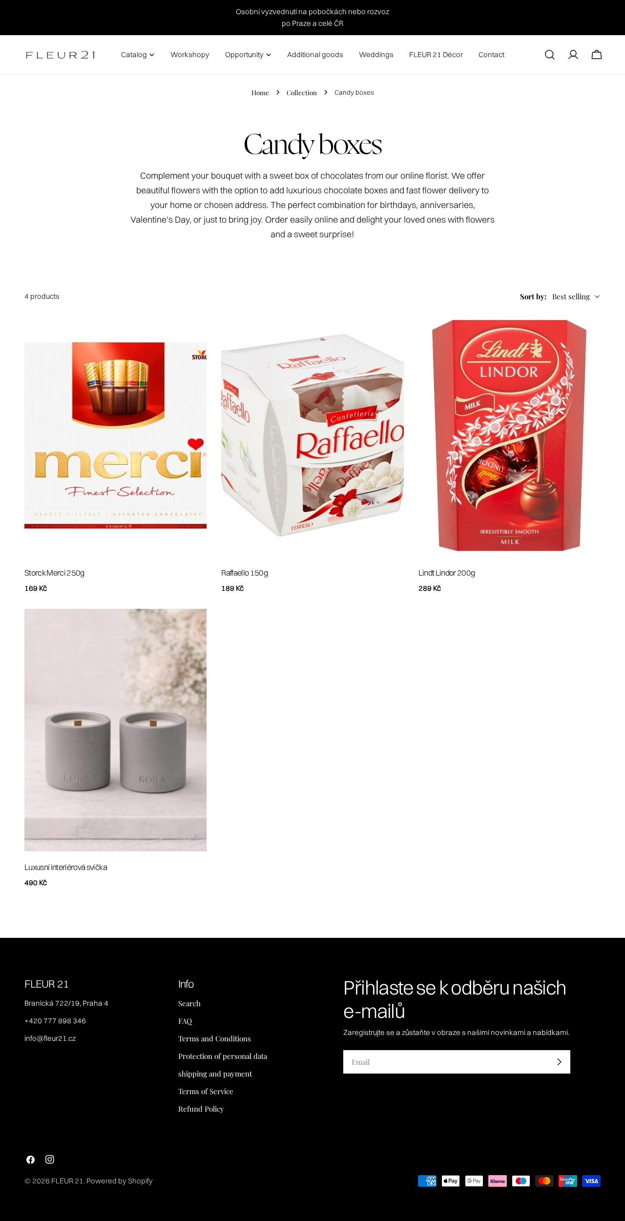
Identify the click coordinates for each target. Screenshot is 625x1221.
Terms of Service (205, 1091)
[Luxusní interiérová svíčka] (115, 730)
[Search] (550, 54)
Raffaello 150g (244, 573)
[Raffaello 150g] (312, 435)
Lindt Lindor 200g (446, 573)
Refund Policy (201, 1109)
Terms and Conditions (214, 1038)
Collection (302, 92)
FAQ (185, 1021)
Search (189, 1003)
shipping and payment (215, 1073)
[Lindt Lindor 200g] (509, 435)
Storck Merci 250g (54, 573)
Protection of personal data (222, 1056)
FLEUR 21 (67, 1180)
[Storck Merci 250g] (115, 435)
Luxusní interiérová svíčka (65, 867)
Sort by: (533, 296)
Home (260, 92)
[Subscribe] (559, 1062)
